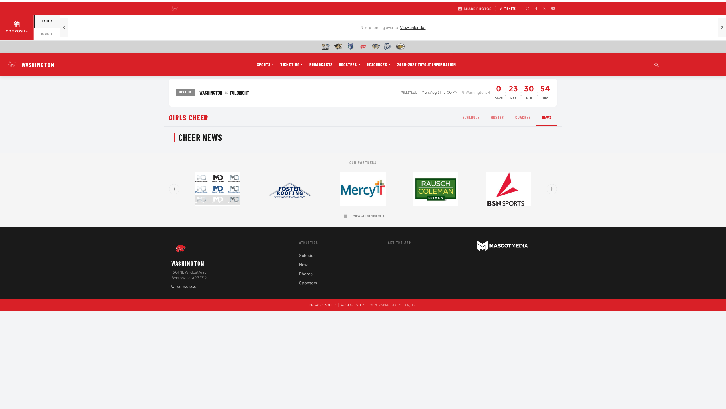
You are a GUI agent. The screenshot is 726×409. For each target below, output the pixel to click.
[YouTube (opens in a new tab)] (553, 8)
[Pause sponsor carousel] (345, 216)
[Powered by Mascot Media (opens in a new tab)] (502, 246)
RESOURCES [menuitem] (377, 64)
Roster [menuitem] (497, 117)
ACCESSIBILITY (353, 305)
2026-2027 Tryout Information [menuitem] (426, 64)
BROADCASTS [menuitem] (321, 64)
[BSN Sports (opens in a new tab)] (508, 189)
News (304, 264)
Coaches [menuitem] (523, 117)
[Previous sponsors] (174, 189)
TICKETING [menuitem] (290, 64)
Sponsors (308, 282)
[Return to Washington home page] (180, 248)
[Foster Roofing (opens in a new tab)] (290, 189)
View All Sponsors (367, 216)
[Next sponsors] (552, 189)
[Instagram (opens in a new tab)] (527, 8)
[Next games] (722, 27)
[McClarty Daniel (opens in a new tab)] (218, 189)
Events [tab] (47, 21)
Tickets (510, 8)
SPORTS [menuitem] (264, 64)
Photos (306, 273)
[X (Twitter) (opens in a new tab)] (544, 8)
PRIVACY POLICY (322, 305)
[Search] (656, 64)
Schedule (307, 255)
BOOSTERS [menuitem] (348, 64)
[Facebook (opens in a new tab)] (536, 8)
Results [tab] (47, 34)
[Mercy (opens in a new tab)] (363, 189)
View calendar (413, 27)
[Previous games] (64, 27)
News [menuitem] (546, 117)
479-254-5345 (186, 286)
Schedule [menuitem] (471, 117)
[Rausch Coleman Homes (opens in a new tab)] (435, 189)
